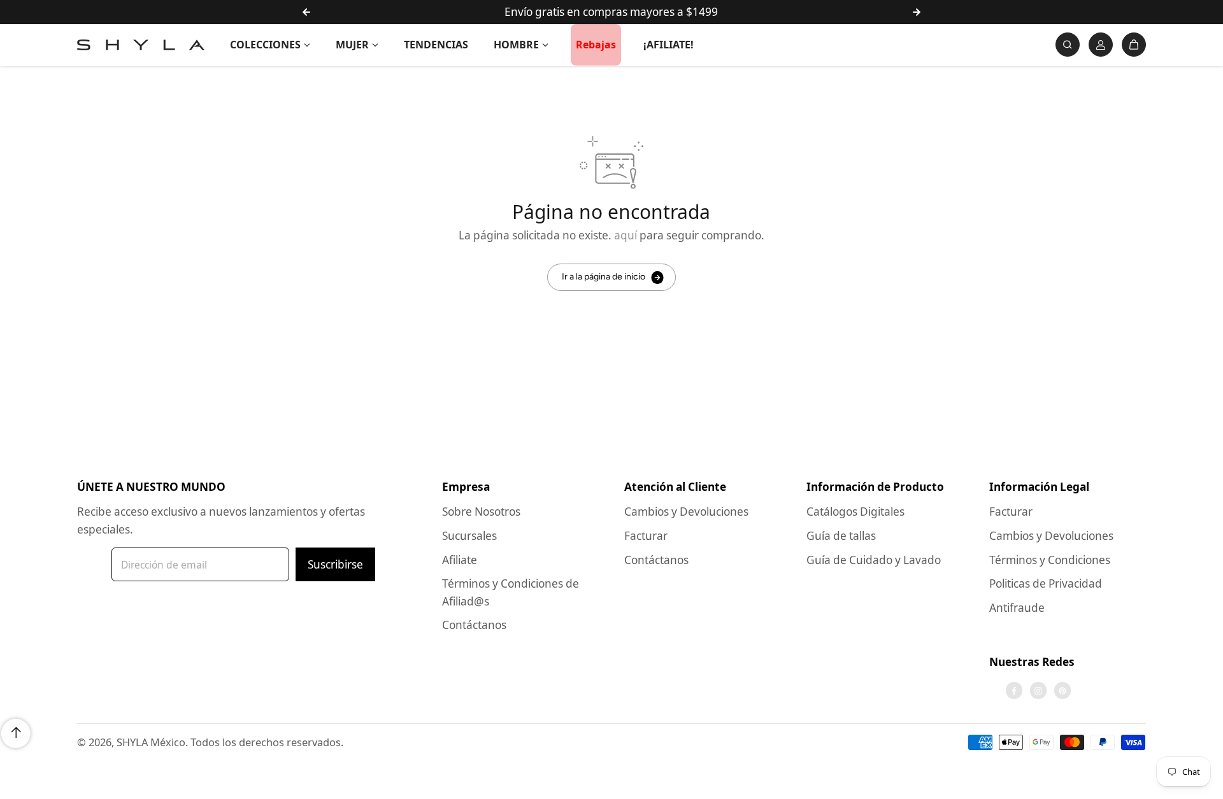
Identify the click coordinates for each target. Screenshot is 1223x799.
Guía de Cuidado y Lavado (873, 560)
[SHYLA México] (140, 44)
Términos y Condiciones (1049, 560)
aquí (625, 235)
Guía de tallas (841, 535)
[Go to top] (16, 733)
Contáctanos (474, 625)
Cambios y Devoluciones (686, 511)
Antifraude (1017, 607)
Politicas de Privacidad (1045, 583)
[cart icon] (1134, 44)
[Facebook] (1014, 691)
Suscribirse (335, 564)
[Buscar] (1067, 44)
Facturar (646, 535)
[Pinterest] (1062, 691)
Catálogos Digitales (855, 511)
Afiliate (459, 560)
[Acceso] (1101, 44)
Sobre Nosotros (481, 511)
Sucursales (469, 535)
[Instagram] (1038, 691)
